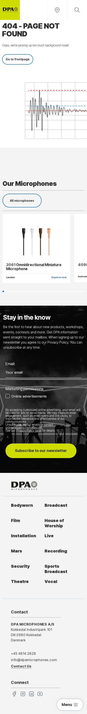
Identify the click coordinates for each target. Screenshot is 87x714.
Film (15, 520)
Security (20, 566)
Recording (56, 551)
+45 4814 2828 (23, 653)
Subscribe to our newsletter (41, 450)
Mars (16, 551)
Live (49, 535)
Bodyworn (22, 505)
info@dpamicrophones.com (34, 660)
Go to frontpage (18, 59)
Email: (10, 364)
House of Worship (54, 523)
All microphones (22, 200)
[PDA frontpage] (10, 10)
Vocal (51, 581)
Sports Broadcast (56, 568)
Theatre (20, 581)
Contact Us (21, 666)
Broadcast (56, 505)
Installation (23, 535)
